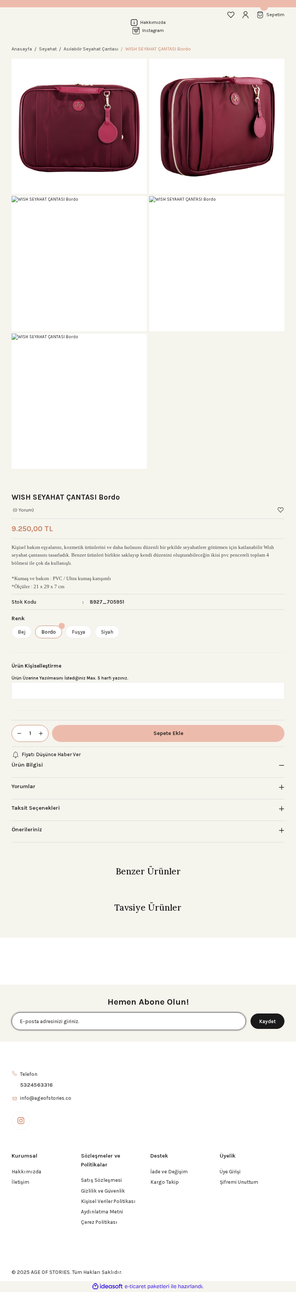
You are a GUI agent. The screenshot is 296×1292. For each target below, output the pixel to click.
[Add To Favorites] (280, 510)
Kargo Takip (164, 1182)
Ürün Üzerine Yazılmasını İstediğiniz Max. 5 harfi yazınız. (70, 678)
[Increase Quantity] (43, 733)
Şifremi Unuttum (239, 1182)
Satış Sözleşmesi (101, 1180)
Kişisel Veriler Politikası (108, 1201)
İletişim (20, 1182)
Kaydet (267, 1021)
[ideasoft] (107, 1286)
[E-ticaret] (147, 1286)
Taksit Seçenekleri (36, 808)
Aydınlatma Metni (102, 1212)
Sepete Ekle (168, 733)
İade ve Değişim (169, 1172)
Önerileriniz (27, 829)
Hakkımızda (26, 1172)
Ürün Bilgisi (27, 765)
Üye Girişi (230, 1172)
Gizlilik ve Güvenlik (103, 1191)
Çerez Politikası (99, 1222)
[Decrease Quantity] (17, 733)
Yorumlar (23, 786)
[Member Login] (245, 14)
